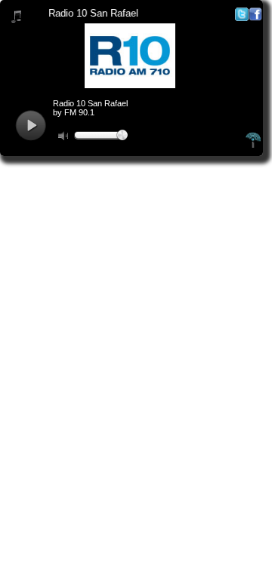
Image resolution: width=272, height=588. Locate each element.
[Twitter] (242, 17)
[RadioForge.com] (253, 145)
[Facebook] (255, 17)
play (30, 125)
